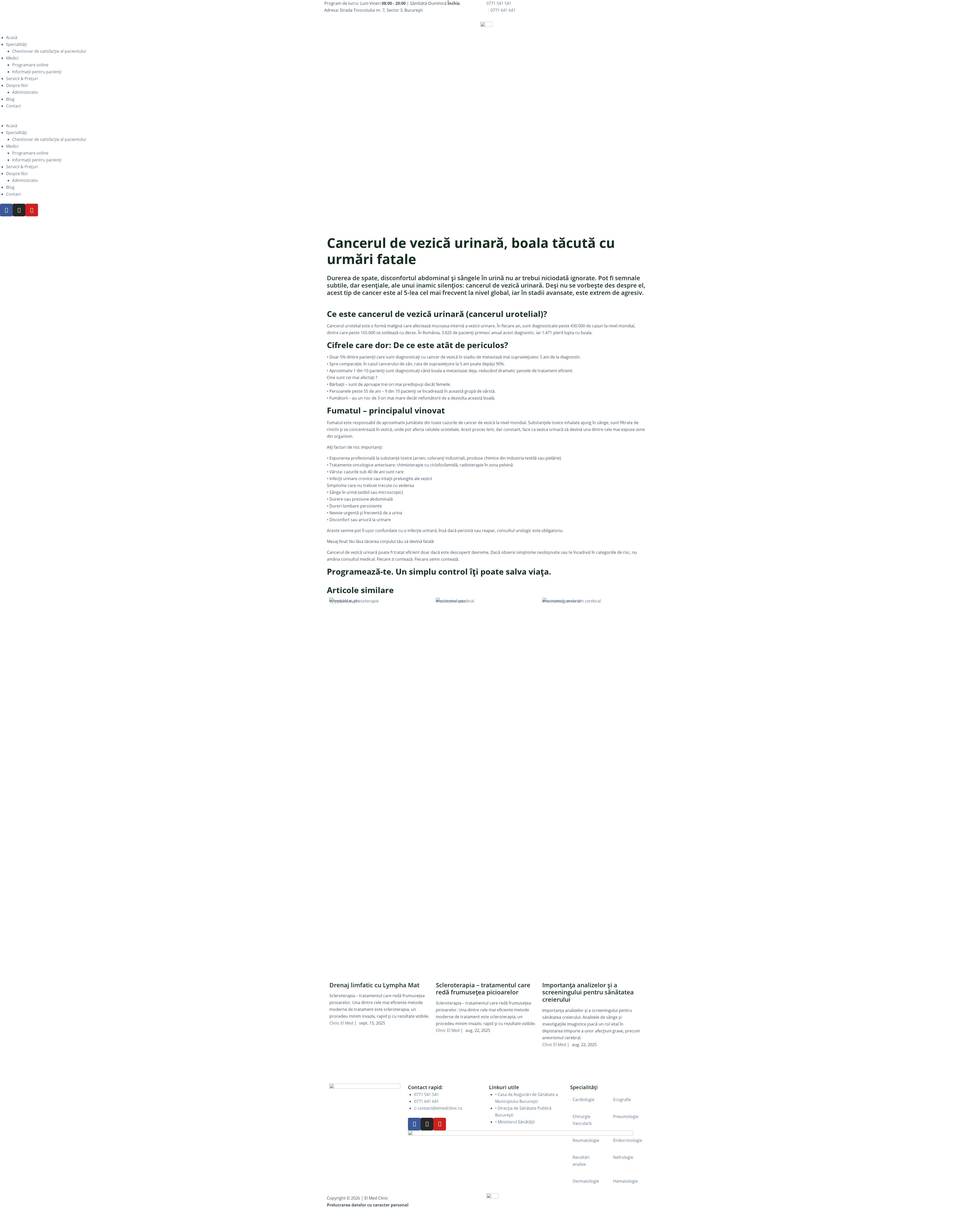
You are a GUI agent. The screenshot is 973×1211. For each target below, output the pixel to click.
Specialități (16, 44)
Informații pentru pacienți (36, 71)
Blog (10, 99)
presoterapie (366, 601)
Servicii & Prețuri (22, 78)
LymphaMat (340, 601)
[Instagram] (19, 210)
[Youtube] (31, 210)
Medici (12, 58)
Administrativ (25, 92)
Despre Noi (17, 85)
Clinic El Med (341, 1023)
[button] (486, 119)
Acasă (11, 37)
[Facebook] (6, 210)
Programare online (30, 65)
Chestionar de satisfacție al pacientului (49, 51)
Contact (13, 106)
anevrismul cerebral (455, 601)
